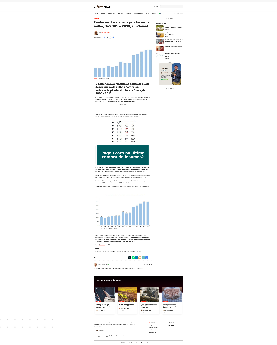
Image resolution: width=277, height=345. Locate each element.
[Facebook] (149, 265)
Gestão (166, 36)
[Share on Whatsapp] (133, 257)
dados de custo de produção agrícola (131, 251)
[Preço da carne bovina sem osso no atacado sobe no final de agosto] (160, 41)
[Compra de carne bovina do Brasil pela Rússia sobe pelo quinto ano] (160, 48)
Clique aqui (118, 241)
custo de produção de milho (113, 251)
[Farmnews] (102, 6)
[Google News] (154, 7)
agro (121, 335)
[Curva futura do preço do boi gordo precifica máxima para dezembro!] (160, 28)
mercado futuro (105, 336)
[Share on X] (107, 37)
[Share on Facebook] (104, 37)
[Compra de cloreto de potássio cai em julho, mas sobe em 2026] (172, 294)
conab (104, 251)
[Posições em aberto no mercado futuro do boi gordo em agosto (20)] (105, 294)
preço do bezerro (135, 335)
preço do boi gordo (114, 335)
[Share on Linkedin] (136, 257)
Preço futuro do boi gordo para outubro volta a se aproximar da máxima (173, 55)
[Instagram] (156, 7)
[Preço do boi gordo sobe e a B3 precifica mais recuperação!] (149, 294)
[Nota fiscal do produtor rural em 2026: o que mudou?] (160, 34)
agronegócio (97, 336)
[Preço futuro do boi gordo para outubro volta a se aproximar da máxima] (160, 55)
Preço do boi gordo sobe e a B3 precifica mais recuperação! (149, 305)
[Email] (139, 257)
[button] (165, 13)
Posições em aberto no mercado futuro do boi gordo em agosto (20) (104, 305)
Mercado (96, 18)
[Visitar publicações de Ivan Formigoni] (96, 33)
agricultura (113, 336)
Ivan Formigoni (105, 32)
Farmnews (102, 245)
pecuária (125, 335)
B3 (129, 335)
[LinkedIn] (158, 7)
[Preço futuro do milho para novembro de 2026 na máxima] (127, 294)
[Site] (148, 265)
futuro (118, 336)
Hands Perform (152, 342)
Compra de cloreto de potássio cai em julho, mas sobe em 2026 (170, 305)
